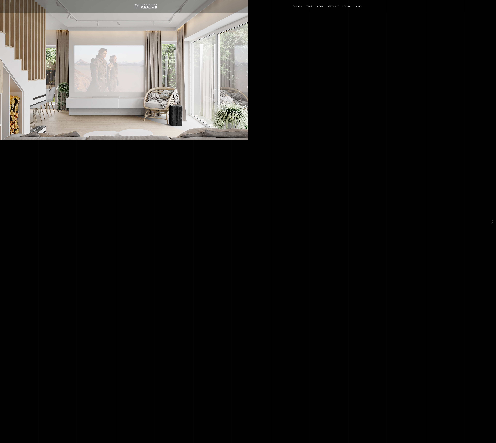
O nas (309, 6)
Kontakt (347, 6)
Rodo (358, 6)
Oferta (319, 6)
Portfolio (333, 6)
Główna (298, 6)
